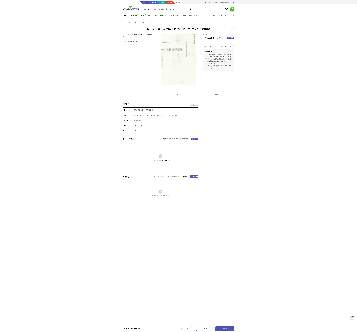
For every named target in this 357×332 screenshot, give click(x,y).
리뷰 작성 (195, 139)
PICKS (184, 15)
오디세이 (142, 15)
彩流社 (125, 42)
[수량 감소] (183, 328)
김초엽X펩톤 (133, 15)
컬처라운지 (191, 15)
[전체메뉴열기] (125, 15)
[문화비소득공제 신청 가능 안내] (233, 46)
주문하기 (224, 328)
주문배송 (222, 2)
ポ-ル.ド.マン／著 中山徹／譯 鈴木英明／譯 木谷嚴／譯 (138, 35)
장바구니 (205, 328)
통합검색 (146, 9)
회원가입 (206, 2)
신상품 (178, 15)
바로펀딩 (171, 15)
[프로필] (232, 9)
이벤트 (156, 15)
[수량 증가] (187, 328)
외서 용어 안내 (194, 104)
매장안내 (227, 2)
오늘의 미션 (215, 15)
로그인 (210, 2)
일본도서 (128, 22)
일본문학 (142, 22)
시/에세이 (150, 22)
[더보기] (196, 15)
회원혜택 (215, 2)
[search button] (190, 9)
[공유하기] (232, 29)
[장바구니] (226, 9)
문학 (135, 22)
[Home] (123, 22)
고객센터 (232, 2)
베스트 (150, 15)
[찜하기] (193, 328)
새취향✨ (163, 15)
